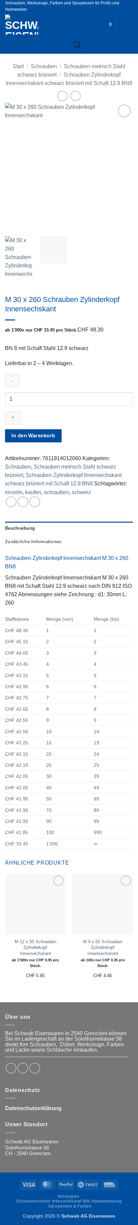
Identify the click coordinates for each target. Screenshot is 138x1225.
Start (18, 66)
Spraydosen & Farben (69, 1206)
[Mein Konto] (127, 24)
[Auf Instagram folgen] (22, 1068)
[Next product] (62, 96)
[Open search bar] (77, 45)
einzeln (13, 492)
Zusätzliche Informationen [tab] (33, 541)
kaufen (33, 492)
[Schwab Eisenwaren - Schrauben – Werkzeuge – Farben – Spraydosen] (33, 24)
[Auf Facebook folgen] (11, 1068)
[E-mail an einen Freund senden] (34, 501)
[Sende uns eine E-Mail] (34, 1068)
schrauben (56, 492)
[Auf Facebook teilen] (22, 501)
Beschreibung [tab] (20, 528)
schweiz (81, 492)
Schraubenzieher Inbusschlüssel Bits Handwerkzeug (69, 1201)
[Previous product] (75, 96)
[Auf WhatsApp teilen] (11, 501)
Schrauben (44, 66)
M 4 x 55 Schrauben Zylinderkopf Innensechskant (102, 947)
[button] (110, 24)
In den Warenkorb (33, 435)
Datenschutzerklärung (33, 1108)
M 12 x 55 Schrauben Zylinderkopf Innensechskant (35, 947)
